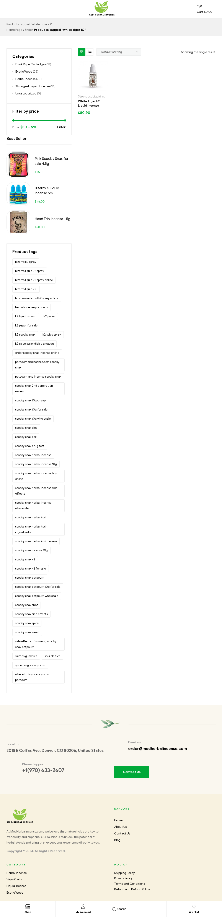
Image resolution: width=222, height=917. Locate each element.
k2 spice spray (51, 334)
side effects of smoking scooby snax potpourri (35, 644)
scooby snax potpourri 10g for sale (37, 587)
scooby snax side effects (31, 614)
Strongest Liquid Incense (95, 96)
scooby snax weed (27, 632)
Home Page (14, 30)
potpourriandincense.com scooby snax (37, 364)
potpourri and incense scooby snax (38, 376)
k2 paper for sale (26, 325)
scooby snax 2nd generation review (34, 388)
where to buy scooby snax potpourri (32, 677)
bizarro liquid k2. (26, 289)
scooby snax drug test (29, 446)
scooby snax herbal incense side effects (36, 490)
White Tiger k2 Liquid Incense (89, 103)
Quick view (101, 89)
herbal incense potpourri (31, 307)
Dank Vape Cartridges (30, 64)
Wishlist (194, 912)
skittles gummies (26, 656)
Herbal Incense (25, 79)
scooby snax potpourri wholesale (36, 596)
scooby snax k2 (25, 559)
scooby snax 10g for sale (31, 409)
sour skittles (52, 656)
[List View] (89, 52)
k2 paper (49, 316)
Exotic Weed (23, 71)
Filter (61, 127)
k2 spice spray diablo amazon (34, 344)
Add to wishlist (94, 89)
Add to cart (88, 89)
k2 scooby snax (25, 334)
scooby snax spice (27, 623)
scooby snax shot (26, 605)
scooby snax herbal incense (33, 455)
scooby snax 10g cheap (30, 400)
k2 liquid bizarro (25, 316)
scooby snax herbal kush (31, 517)
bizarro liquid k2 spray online (34, 280)
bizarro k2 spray (25, 262)
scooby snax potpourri (29, 577)
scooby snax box (25, 437)
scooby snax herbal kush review (36, 541)
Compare (98, 89)
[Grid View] (81, 52)
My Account (83, 912)
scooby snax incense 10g (31, 550)
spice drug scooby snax (30, 665)
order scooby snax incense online (37, 353)
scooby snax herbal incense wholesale (33, 505)
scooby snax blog (26, 428)
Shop (28, 30)
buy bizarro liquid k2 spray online (36, 298)
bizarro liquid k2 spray (29, 271)
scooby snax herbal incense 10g (36, 464)
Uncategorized (25, 93)
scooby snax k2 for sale (30, 568)
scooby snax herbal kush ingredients (31, 529)
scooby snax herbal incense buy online (36, 476)
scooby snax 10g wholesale (33, 418)
